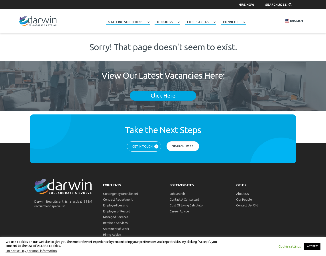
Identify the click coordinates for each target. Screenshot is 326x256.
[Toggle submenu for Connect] (244, 22)
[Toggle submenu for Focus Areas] (214, 22)
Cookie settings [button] (290, 246)
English (296, 20)
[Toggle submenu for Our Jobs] (178, 22)
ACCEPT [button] (312, 246)
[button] (246, 4)
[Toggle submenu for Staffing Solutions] (148, 22)
